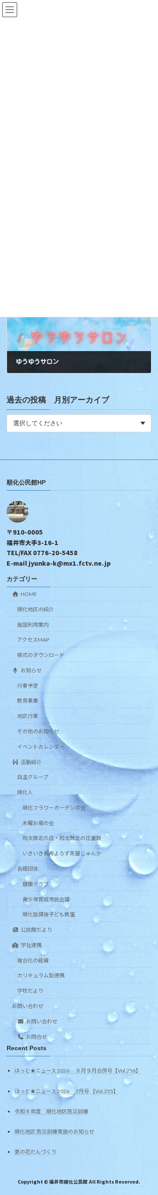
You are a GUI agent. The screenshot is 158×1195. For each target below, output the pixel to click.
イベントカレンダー (41, 746)
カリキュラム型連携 (41, 976)
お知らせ (31, 670)
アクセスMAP (33, 640)
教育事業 (27, 701)
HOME (29, 594)
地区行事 (27, 716)
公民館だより (36, 929)
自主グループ (32, 777)
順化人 (25, 792)
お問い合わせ (27, 1006)
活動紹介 (31, 762)
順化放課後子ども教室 (48, 915)
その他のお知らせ (38, 731)
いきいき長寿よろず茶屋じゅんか (61, 853)
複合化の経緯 (33, 960)
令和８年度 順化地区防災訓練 (51, 1111)
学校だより (30, 991)
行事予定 (27, 685)
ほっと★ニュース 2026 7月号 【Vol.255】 (66, 1091)
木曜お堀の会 (38, 823)
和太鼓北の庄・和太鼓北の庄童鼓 (61, 838)
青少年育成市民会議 (46, 899)
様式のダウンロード (41, 655)
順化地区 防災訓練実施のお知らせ (54, 1131)
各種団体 (27, 868)
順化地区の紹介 (35, 609)
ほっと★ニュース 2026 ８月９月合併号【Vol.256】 (77, 1071)
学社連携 (31, 945)
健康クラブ (35, 884)
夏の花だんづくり (35, 1151)
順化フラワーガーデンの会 (54, 807)
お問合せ (36, 1037)
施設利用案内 (33, 624)
